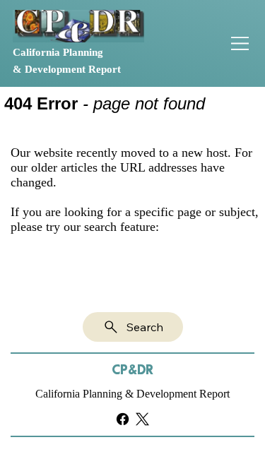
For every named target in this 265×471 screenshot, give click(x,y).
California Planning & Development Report (132, 394)
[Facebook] (122, 419)
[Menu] (240, 43)
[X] (142, 419)
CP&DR (132, 370)
